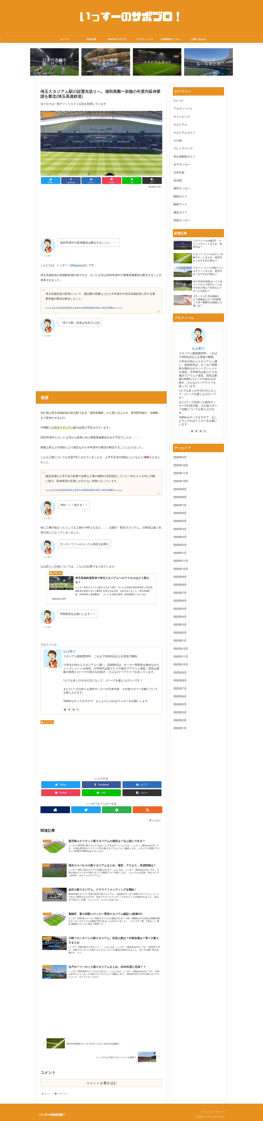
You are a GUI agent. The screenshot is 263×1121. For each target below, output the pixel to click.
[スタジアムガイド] (157, 62)
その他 (178, 140)
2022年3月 (180, 712)
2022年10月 (181, 664)
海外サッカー (182, 188)
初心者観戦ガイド (184, 156)
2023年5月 (180, 608)
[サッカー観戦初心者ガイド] (105, 62)
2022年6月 (180, 696)
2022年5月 (180, 704)
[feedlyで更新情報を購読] (73, 709)
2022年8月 (180, 680)
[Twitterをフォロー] (69, 709)
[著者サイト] (65, 709)
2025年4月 (180, 457)
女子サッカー (182, 164)
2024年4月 (180, 529)
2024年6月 (180, 513)
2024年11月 (181, 473)
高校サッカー (182, 220)
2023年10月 (181, 569)
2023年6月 (180, 600)
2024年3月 (180, 537)
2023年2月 (180, 632)
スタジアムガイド (184, 132)
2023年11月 (181, 561)
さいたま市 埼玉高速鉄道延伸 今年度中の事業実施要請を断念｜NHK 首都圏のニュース (84, 307)
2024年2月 (180, 545)
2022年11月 (181, 656)
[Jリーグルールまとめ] (208, 62)
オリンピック (182, 116)
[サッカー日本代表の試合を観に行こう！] (54, 62)
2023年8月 (180, 584)
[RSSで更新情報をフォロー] (78, 709)
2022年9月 (180, 672)
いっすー (69, 651)
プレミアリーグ (183, 148)
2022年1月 (180, 728)
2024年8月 (180, 497)
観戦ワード (180, 204)
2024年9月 (180, 489)
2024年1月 (180, 553)
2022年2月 (180, 720)
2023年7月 (180, 593)
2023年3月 (180, 624)
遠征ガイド (180, 212)
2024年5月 (180, 521)
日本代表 (179, 172)
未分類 (178, 180)
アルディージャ (183, 108)
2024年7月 (180, 505)
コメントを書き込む (101, 1083)
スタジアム (48, 722)
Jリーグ (178, 100)
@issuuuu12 (78, 265)
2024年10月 (181, 481)
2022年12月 (181, 648)
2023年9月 (180, 577)
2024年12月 (181, 465)
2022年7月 (180, 688)
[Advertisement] (101, 212)
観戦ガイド (180, 196)
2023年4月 (180, 616)
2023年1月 (180, 640)
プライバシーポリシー (213, 1111)
